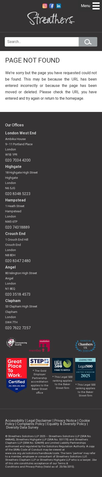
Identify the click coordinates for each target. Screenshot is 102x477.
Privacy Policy (34, 466)
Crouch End (15, 233)
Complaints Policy (31, 424)
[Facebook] (52, 7)
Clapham (13, 300)
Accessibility (14, 421)
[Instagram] (45, 7)
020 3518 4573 (18, 294)
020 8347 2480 (18, 261)
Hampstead (15, 200)
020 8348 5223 (18, 194)
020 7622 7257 (18, 328)
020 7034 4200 (18, 160)
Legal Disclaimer (39, 421)
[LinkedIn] (58, 7)
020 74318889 (17, 227)
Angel (10, 267)
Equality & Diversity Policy (66, 424)
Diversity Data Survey (22, 428)
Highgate (13, 166)
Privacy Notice (65, 421)
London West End (20, 133)
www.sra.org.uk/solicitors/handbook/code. (32, 453)
